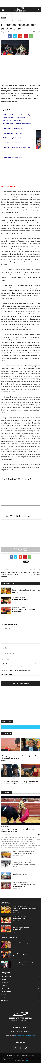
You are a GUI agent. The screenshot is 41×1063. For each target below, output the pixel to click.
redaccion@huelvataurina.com (25, 1036)
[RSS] (20, 1048)
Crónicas (3, 17)
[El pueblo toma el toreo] (6, 875)
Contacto (10, 1055)
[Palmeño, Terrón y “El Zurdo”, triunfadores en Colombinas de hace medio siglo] (6, 863)
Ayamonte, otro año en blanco (22, 853)
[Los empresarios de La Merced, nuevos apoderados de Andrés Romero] (6, 954)
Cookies (16, 1055)
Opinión (3, 997)
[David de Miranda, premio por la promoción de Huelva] (6, 964)
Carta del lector (6, 976)
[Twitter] (26, 1048)
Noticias (3, 994)
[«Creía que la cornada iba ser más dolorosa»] (30, 770)
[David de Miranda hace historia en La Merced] (6, 591)
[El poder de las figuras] (6, 600)
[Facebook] (15, 1048)
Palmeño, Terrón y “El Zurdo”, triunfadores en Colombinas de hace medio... (24, 865)
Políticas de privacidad (27, 1055)
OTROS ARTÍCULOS (8, 583)
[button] (38, 9)
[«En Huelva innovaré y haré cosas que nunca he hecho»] (10, 770)
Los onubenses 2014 (7, 991)
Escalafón (4, 985)
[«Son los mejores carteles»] (30, 744)
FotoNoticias (5, 988)
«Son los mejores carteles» (30, 756)
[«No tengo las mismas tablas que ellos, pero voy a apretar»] (10, 744)
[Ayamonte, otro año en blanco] (6, 854)
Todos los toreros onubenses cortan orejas (30, 573)
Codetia (26, 1061)
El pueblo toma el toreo (20, 875)
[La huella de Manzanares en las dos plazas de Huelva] (20, 810)
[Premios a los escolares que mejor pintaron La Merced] (6, 885)
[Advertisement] (20, 3)
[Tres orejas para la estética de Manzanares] (6, 610)
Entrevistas (4, 750)
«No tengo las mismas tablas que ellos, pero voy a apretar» (10, 758)
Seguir (36, 727)
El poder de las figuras (20, 600)
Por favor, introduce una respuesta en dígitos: (15, 670)
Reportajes (4, 824)
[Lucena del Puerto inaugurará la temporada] (6, 944)
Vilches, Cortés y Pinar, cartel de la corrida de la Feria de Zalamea (10, 574)
